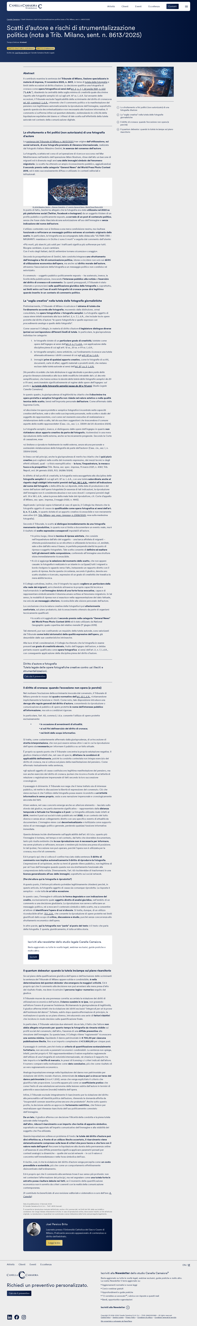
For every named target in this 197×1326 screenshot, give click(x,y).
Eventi (138, 6)
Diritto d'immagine (45, 48)
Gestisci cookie (118, 1317)
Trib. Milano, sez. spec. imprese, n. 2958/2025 (62, 515)
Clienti (125, 6)
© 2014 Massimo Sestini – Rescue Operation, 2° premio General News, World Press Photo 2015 (68, 207)
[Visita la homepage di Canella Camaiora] (26, 6)
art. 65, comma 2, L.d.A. (35, 102)
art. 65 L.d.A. (83, 696)
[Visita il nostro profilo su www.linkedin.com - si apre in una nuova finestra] (9, 1317)
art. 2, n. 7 (76, 89)
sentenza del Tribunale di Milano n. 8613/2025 (50, 141)
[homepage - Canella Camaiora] (23, 1275)
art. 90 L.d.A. (80, 482)
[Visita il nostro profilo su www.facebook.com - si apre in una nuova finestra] (16, 1317)
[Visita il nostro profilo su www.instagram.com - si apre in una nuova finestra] (23, 1317)
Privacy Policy (130, 1317)
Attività (111, 6)
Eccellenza (154, 6)
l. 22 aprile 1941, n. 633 (93, 89)
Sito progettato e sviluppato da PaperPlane (116, 1321)
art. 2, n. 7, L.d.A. (74, 344)
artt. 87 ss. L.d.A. (90, 355)
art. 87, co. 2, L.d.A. (84, 366)
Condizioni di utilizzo (145, 1317)
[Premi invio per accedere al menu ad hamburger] (186, 6)
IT (189, 1265)
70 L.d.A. (48, 913)
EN (184, 1265)
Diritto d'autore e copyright (21, 48)
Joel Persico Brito (21, 53)
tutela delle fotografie (96, 82)
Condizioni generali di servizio (165, 1317)
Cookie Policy (106, 1317)
